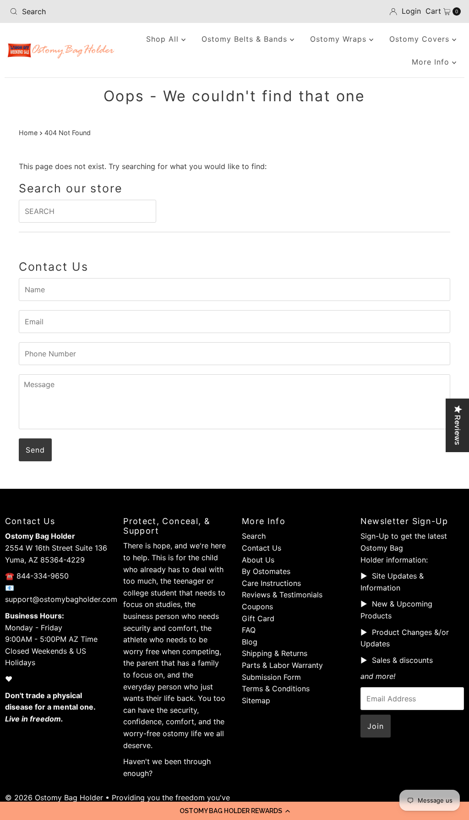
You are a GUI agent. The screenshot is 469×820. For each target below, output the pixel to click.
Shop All (163, 39)
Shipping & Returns (274, 653)
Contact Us (261, 547)
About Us (258, 559)
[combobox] (79, 11)
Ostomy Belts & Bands (246, 39)
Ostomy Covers (420, 39)
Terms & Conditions (276, 688)
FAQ (249, 629)
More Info (432, 61)
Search (254, 536)
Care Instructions (271, 583)
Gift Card (258, 618)
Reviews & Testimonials (282, 594)
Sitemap (256, 700)
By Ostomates (266, 571)
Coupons (257, 606)
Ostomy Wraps (339, 39)
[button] (234, 811)
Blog (249, 641)
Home (28, 133)
